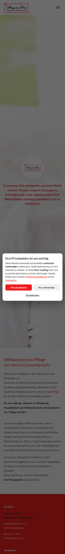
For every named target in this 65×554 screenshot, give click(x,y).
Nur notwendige (46, 287)
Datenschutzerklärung (36, 277)
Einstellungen (32, 295)
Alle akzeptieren (19, 287)
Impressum (10, 280)
